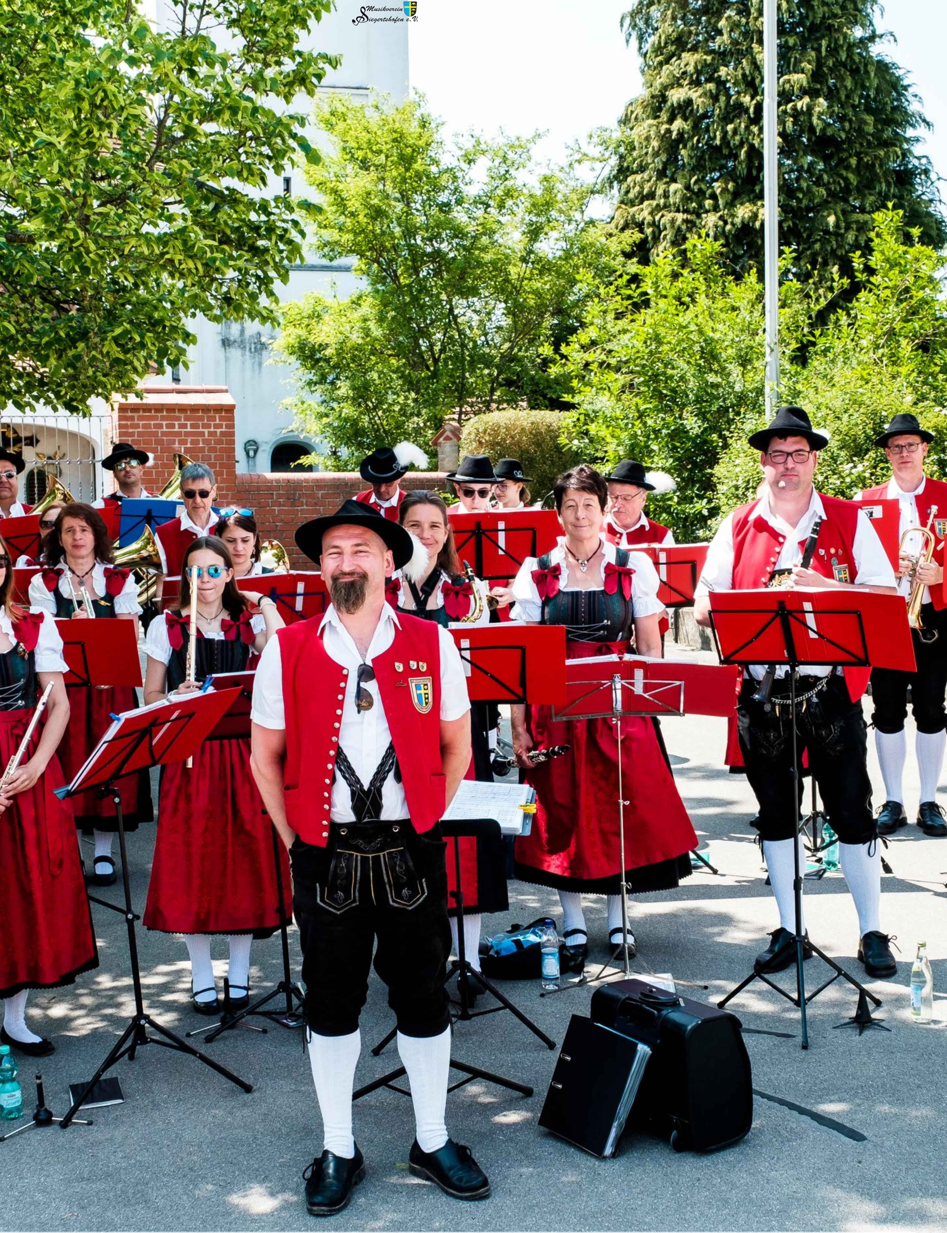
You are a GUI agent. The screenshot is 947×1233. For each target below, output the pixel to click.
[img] (473, 616)
